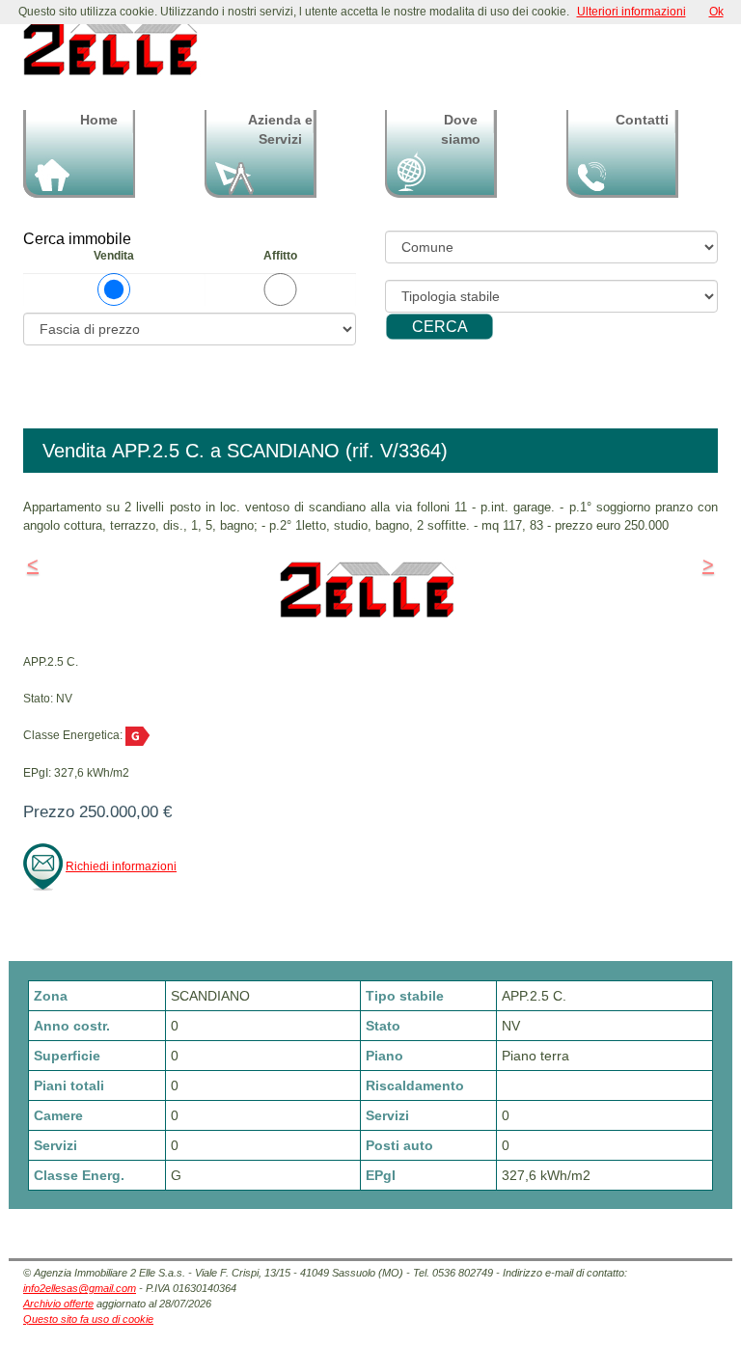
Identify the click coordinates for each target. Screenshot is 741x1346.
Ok (716, 11)
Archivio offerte (58, 1303)
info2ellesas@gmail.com (79, 1288)
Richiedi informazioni (121, 866)
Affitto (280, 255)
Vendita (114, 255)
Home (99, 119)
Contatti (642, 119)
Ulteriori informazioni (631, 11)
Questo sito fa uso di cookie (88, 1319)
